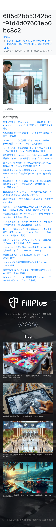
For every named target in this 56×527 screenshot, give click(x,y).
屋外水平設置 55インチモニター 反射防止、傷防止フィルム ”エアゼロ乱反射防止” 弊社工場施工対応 (28, 125)
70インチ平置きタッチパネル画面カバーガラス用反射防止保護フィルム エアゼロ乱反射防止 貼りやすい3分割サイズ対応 (27, 232)
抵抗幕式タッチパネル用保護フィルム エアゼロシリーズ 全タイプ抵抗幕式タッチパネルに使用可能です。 (27, 173)
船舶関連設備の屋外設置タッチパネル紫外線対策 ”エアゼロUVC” (23, 416)
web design (48, 519)
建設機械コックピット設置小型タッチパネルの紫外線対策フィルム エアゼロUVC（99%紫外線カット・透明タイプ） (27, 184)
